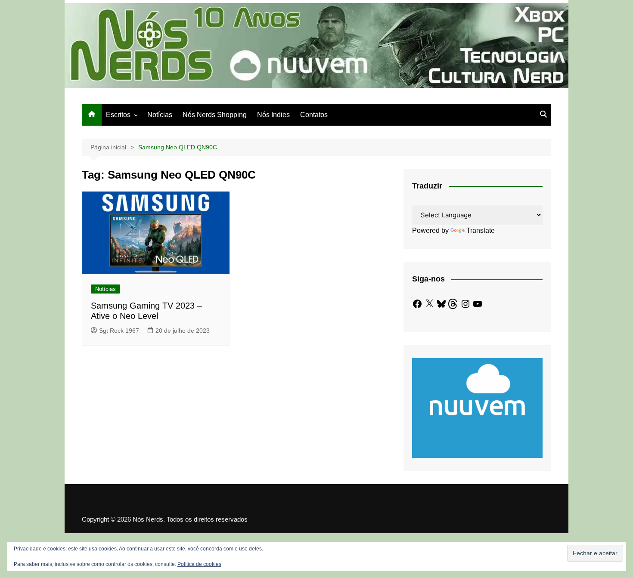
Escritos (118, 114)
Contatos (314, 114)
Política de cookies (199, 564)
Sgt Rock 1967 (119, 330)
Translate (480, 230)
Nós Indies (273, 114)
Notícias (159, 114)
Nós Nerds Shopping (215, 114)
